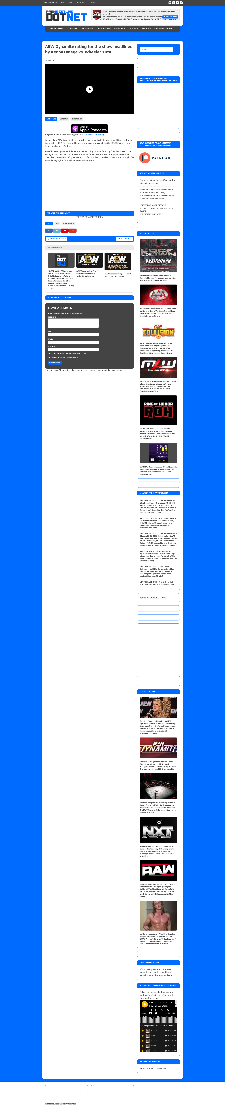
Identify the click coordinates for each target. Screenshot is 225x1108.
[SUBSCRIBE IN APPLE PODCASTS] (89, 131)
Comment (52, 317)
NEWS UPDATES (56, 29)
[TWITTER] (170, 2)
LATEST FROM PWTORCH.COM (154, 493)
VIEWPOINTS (119, 29)
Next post (123, 239)
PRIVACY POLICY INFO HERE (89, 217)
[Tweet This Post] (57, 230)
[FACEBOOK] (173, 2)
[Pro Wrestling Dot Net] (66, 16)
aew (57, 223)
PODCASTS (133, 29)
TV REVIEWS (72, 29)
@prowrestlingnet (94, 135)
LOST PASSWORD (82, 3)
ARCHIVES (146, 29)
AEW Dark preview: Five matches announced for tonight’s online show (86, 273)
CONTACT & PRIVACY (163, 29)
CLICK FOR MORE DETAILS (153, 205)
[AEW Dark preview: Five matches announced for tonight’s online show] (89, 266)
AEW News (64, 119)
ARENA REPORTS (103, 29)
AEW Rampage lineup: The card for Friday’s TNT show (118, 275)
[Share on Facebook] (49, 230)
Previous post (58, 239)
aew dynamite (68, 223)
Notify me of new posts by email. (64, 358)
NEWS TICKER (77, 119)
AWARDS (94, 3)
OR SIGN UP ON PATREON (152, 214)
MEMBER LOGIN (66, 3)
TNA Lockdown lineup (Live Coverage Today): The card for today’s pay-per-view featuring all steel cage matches (158, 277)
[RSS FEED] (177, 2)
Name (50, 332)
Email (50, 339)
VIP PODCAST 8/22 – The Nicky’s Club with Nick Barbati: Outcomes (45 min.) (157, 583)
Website (51, 346)
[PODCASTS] (181, 2)
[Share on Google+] (73, 230)
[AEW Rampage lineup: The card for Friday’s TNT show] (118, 269)
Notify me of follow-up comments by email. (69, 354)
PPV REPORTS (87, 29)
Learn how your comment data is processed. (104, 370)
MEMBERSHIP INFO (50, 3)
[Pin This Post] (65, 230)
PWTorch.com (66, 143)
